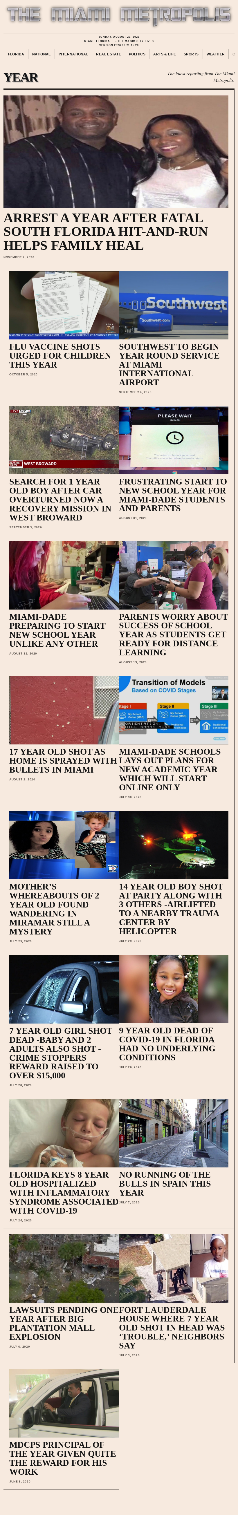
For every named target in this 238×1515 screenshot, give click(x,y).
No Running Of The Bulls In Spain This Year (165, 1183)
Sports (191, 54)
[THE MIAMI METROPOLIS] (119, 16)
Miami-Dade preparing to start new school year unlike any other (57, 630)
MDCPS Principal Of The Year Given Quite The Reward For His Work (62, 1458)
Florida (16, 54)
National (41, 54)
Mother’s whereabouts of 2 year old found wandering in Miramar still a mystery (54, 909)
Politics (137, 54)
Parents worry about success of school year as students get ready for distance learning (173, 634)
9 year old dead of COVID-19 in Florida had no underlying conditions (167, 1044)
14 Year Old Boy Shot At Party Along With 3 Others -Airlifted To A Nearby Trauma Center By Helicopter (171, 909)
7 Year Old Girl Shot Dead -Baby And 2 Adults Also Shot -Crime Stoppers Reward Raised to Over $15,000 (60, 1053)
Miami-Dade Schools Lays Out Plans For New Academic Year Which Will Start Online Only (170, 769)
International (73, 54)
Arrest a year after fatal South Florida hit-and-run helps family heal (105, 231)
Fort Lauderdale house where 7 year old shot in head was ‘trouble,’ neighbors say (172, 1328)
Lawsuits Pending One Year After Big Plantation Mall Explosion (64, 1323)
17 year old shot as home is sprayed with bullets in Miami (63, 760)
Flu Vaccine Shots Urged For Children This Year (60, 355)
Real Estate (108, 54)
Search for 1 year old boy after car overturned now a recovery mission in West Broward (60, 499)
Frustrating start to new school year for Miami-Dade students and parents (173, 495)
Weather (216, 54)
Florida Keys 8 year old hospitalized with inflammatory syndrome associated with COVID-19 (64, 1192)
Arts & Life (164, 54)
